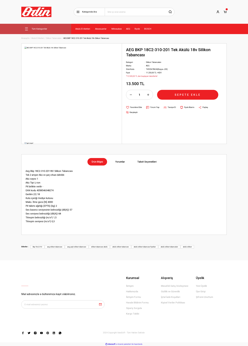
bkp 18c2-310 (37, 247)
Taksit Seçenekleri (147, 161)
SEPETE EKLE (188, 94)
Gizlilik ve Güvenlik (170, 291)
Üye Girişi (201, 291)
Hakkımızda (132, 291)
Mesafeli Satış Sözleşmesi (174, 286)
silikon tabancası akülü (99, 247)
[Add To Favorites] (134, 107)
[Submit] (100, 304)
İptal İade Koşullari (170, 297)
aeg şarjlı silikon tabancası (76, 247)
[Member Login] (217, 12)
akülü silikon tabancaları (169, 247)
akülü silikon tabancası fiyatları (145, 247)
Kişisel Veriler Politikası (173, 302)
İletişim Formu (133, 297)
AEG (147, 66)
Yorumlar (120, 161)
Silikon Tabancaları (153, 62)
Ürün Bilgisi (97, 161)
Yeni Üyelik (201, 286)
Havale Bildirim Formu (137, 302)
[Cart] (225, 12)
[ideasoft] (110, 344)
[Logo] (36, 12)
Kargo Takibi (132, 313)
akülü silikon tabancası (120, 247)
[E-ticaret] (123, 344)
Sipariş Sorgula (134, 308)
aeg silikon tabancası (54, 247)
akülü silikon (187, 247)
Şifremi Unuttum (204, 297)
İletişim (130, 286)
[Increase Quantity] (148, 95)
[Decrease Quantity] (130, 95)
